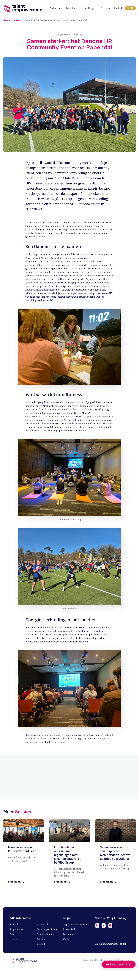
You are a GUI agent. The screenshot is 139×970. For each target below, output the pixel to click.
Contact (118, 8)
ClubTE (130, 8)
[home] (23, 8)
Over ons (105, 8)
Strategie (14, 924)
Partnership (56, 8)
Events (13, 934)
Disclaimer (68, 934)
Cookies (67, 939)
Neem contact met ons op (69, 787)
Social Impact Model (47, 929)
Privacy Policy (70, 929)
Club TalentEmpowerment (108, 944)
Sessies (13, 939)
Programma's (16, 929)
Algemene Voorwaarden (75, 924)
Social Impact (90, 8)
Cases (17, 20)
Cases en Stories (45, 934)
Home (6, 20)
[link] (23, 853)
